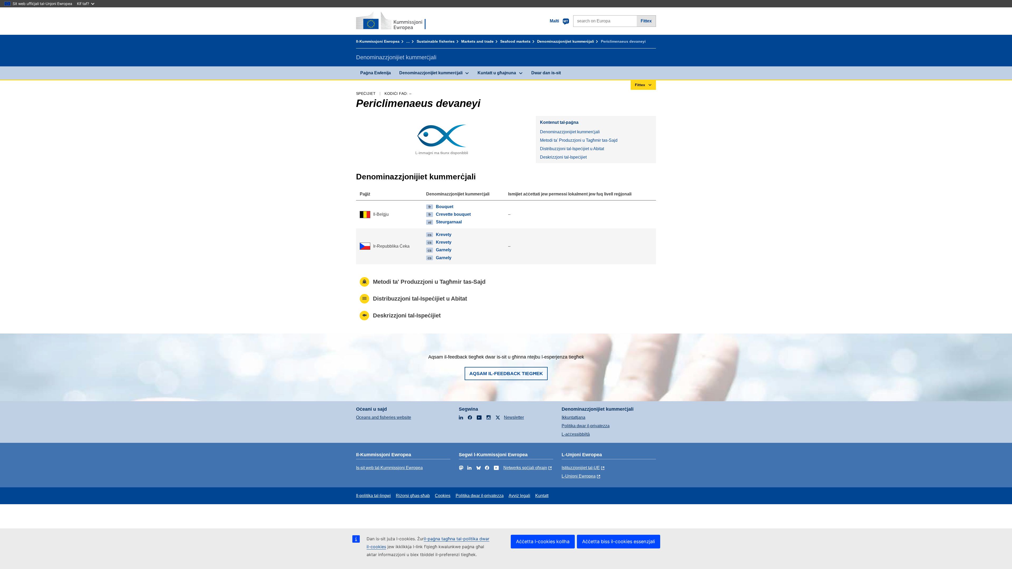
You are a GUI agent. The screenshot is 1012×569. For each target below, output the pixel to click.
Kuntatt (541, 495)
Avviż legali (519, 495)
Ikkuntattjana (573, 417)
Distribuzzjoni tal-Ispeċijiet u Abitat (572, 148)
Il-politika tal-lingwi (373, 495)
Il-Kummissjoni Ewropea (378, 41)
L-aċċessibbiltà (576, 434)
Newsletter (514, 417)
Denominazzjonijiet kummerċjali (565, 41)
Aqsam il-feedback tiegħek (506, 373)
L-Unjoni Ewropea (579, 476)
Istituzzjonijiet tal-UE (581, 467)
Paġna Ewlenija (375, 73)
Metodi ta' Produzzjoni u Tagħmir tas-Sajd (578, 140)
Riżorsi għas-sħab (413, 495)
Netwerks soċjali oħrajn (525, 467)
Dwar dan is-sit (546, 73)
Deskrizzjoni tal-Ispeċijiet (563, 157)
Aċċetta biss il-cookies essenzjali (618, 541)
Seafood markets (515, 41)
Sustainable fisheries (436, 41)
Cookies (442, 495)
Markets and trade (477, 41)
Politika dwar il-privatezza (586, 426)
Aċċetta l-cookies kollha (543, 541)
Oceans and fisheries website (383, 417)
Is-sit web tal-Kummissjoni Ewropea (389, 467)
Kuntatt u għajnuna (497, 73)
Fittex (646, 21)
